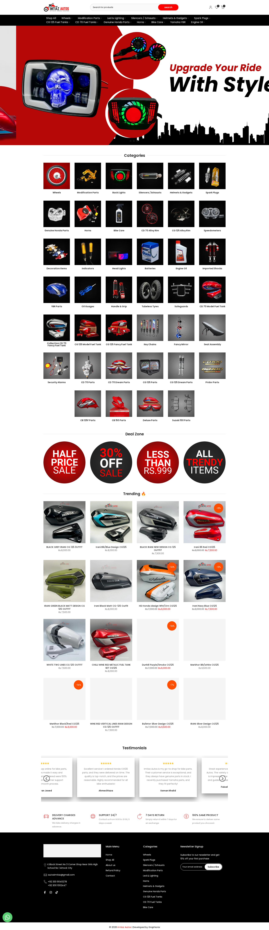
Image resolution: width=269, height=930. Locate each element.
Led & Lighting (115, 18)
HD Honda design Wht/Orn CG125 (158, 605)
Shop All (51, 18)
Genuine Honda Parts (117, 22)
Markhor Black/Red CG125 (64, 723)
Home (109, 854)
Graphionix (154, 927)
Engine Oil (197, 22)
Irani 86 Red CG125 (204, 547)
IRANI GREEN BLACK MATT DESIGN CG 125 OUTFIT (64, 607)
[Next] (222, 778)
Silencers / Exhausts (143, 18)
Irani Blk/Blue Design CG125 (111, 547)
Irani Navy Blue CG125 (204, 605)
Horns (140, 22)
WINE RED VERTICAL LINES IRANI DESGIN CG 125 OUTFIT (111, 725)
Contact (110, 875)
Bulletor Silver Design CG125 (158, 723)
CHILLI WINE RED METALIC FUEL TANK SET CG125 (111, 666)
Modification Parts (89, 18)
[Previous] (46, 778)
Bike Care (157, 22)
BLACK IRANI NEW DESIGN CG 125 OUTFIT (158, 548)
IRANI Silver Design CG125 (204, 723)
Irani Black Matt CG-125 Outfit (111, 605)
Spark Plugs (201, 18)
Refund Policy (113, 870)
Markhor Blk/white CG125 (204, 664)
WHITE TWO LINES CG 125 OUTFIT (65, 664)
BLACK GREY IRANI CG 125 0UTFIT (64, 547)
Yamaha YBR (178, 22)
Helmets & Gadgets (175, 18)
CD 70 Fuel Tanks (85, 22)
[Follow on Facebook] (44, 892)
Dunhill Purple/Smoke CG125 (158, 664)
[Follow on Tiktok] (56, 892)
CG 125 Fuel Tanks (57, 22)
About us (110, 865)
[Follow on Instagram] (50, 892)
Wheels (66, 18)
